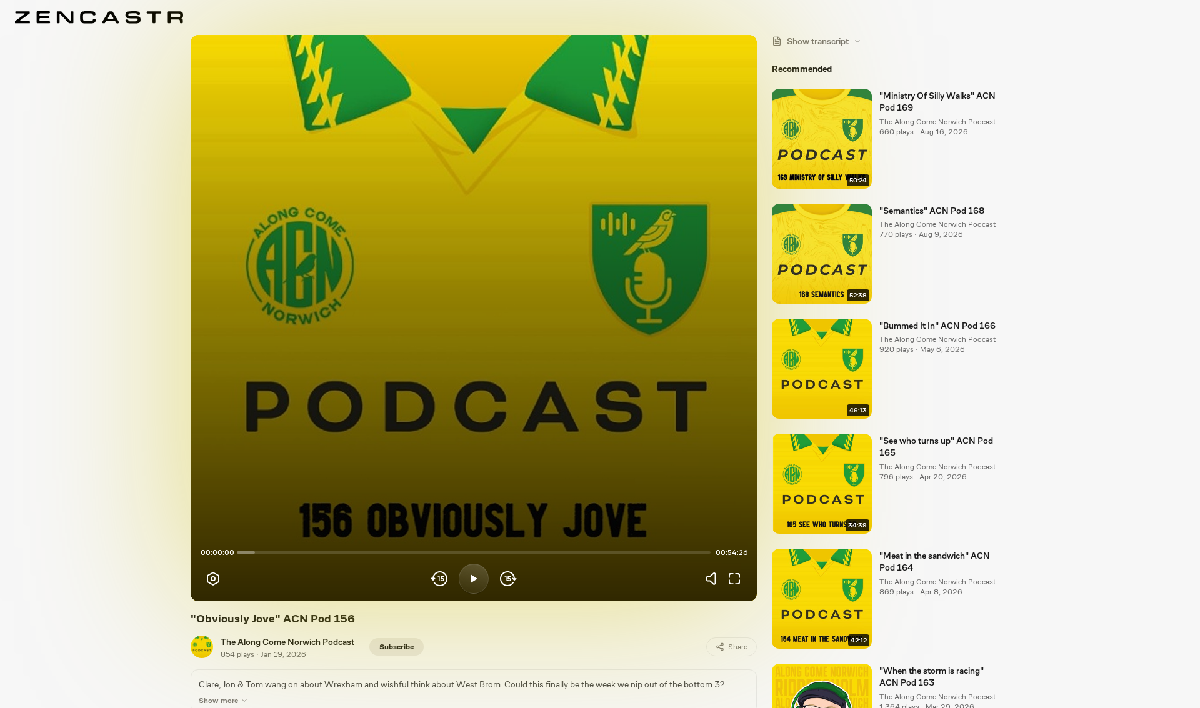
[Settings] (213, 579)
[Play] (474, 579)
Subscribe (396, 646)
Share (738, 646)
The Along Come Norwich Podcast (287, 642)
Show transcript (818, 41)
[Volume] (714, 579)
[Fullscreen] (734, 579)
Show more (218, 700)
